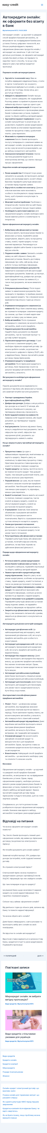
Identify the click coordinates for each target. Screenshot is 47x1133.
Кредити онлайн (10, 1060)
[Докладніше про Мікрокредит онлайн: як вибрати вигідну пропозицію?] (23, 983)
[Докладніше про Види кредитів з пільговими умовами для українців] (23, 1020)
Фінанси (6, 1076)
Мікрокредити (9, 1068)
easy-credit (10, 4)
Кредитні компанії (10, 1064)
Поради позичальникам (13, 1072)
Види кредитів (10, 1004)
